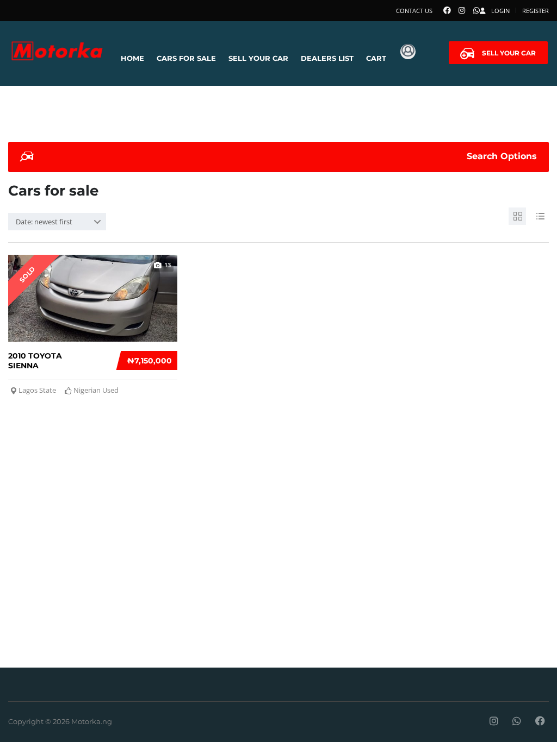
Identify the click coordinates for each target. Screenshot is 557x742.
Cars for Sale (186, 58)
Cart (376, 58)
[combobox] (57, 221)
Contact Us (414, 11)
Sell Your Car (258, 58)
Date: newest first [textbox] (44, 222)
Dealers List (327, 58)
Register (535, 11)
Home (132, 58)
